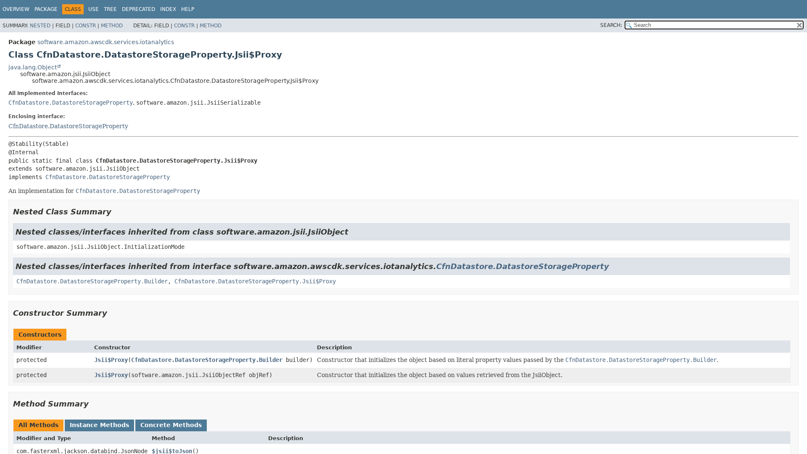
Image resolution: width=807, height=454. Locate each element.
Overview (16, 9)
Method (112, 26)
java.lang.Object (32, 67)
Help (187, 9)
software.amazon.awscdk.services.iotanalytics (105, 42)
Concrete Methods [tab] (171, 425)
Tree (110, 9)
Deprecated (138, 9)
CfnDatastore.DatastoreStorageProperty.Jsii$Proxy (255, 281)
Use (93, 9)
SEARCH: (611, 25)
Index (168, 9)
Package (46, 9)
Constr (85, 26)
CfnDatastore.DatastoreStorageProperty (70, 102)
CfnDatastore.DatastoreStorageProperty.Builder (92, 281)
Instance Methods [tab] (99, 425)
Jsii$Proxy (111, 359)
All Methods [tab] (38, 425)
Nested (40, 26)
